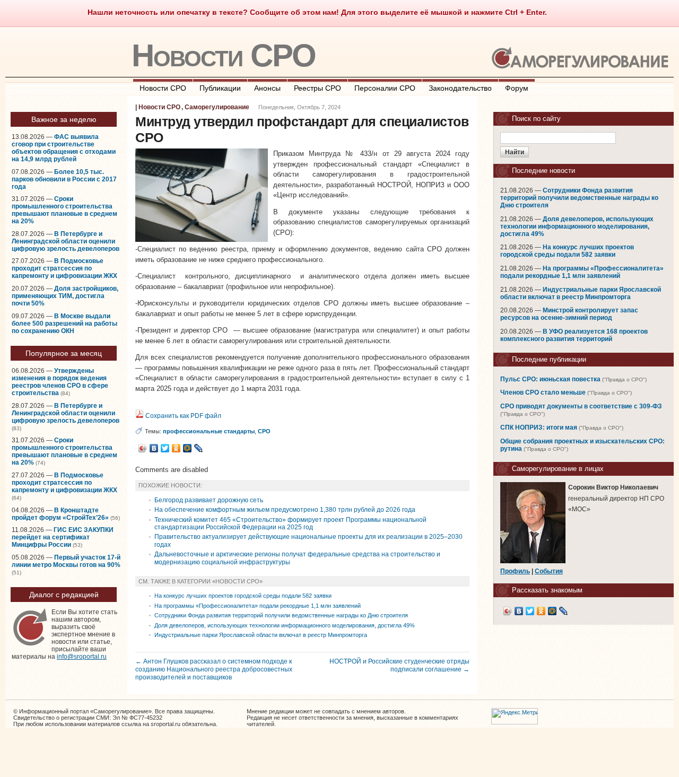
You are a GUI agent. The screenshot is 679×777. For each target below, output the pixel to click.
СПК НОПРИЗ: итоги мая (538, 427)
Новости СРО (224, 55)
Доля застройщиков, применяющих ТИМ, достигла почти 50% (65, 296)
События (549, 571)
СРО (264, 431)
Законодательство (460, 88)
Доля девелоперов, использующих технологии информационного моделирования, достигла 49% (284, 625)
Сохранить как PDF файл (182, 416)
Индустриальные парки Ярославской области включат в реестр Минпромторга (260, 635)
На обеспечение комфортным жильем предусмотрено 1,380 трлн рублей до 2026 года (284, 509)
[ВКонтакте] (154, 448)
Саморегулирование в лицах (558, 469)
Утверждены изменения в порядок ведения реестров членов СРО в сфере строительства (60, 382)
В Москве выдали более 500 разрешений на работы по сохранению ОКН (64, 323)
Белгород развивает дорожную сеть (208, 500)
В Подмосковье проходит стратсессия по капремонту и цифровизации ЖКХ (64, 268)
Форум (516, 88)
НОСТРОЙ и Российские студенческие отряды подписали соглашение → (399, 665)
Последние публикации (549, 359)
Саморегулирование (217, 107)
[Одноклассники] (176, 448)
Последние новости (543, 170)
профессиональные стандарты (209, 431)
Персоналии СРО (384, 88)
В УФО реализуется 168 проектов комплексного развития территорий (574, 335)
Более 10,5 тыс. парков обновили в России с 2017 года (64, 179)
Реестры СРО (317, 88)
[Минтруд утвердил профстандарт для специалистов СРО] (201, 239)
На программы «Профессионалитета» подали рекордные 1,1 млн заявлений (257, 606)
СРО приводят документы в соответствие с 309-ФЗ (581, 406)
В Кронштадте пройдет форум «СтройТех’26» (60, 514)
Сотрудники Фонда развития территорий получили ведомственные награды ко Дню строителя (281, 615)
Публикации (220, 88)
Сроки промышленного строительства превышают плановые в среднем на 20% (64, 210)
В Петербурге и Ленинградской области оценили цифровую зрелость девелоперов (65, 241)
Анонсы (267, 88)
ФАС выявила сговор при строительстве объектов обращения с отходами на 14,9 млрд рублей (64, 148)
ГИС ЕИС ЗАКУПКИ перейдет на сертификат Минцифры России (63, 537)
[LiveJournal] (198, 448)
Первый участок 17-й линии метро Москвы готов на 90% (66, 561)
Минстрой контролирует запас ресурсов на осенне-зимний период (569, 314)
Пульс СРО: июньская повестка (550, 379)
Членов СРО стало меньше (543, 392)
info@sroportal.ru (82, 656)
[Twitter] (165, 448)
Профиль (515, 571)
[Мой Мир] (187, 448)
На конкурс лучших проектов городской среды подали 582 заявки (243, 595)
